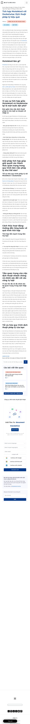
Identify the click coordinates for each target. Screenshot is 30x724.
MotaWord (4, 64)
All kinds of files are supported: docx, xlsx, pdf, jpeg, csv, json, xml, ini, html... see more (15, 434)
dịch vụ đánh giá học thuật (8, 86)
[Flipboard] (21, 711)
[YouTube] (19, 711)
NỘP (15, 499)
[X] (11, 711)
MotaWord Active (16, 486)
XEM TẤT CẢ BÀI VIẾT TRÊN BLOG (13, 393)
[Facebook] (9, 711)
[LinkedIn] (14, 711)
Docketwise (24, 40)
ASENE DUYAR (5, 356)
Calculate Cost (15, 469)
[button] (15, 421)
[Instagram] (16, 711)
